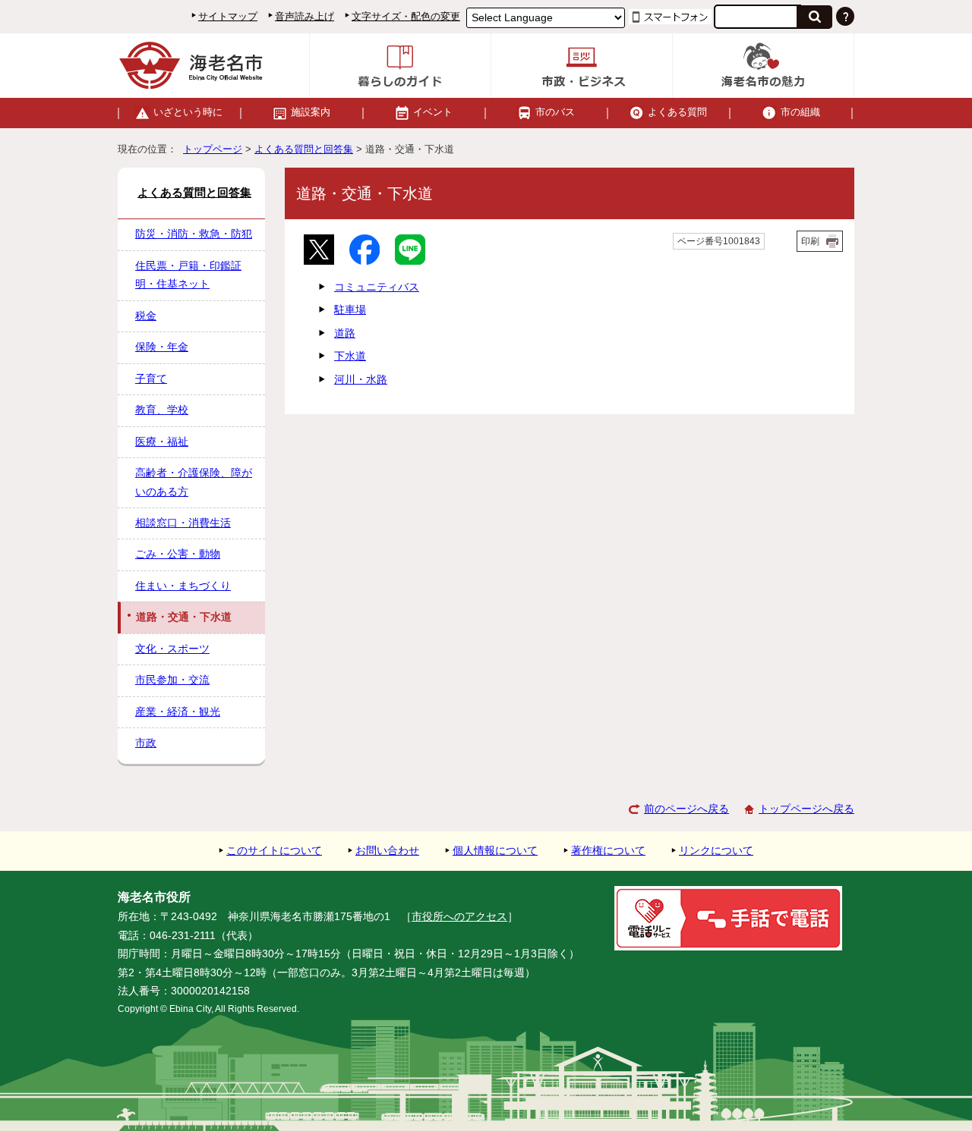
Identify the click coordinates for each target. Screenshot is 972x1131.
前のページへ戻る (686, 809)
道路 (344, 333)
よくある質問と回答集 (303, 149)
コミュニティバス (376, 287)
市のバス (555, 112)
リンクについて (716, 850)
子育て (151, 379)
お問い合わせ (387, 850)
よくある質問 (677, 112)
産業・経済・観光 (177, 712)
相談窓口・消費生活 (183, 523)
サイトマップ (227, 16)
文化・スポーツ (172, 649)
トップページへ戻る (806, 809)
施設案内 (310, 112)
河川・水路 (360, 379)
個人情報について (495, 850)
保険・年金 (161, 347)
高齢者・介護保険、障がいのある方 (193, 482)
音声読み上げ (304, 16)
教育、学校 (161, 410)
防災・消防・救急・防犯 (193, 234)
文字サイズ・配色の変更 (406, 16)
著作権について (608, 850)
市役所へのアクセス (459, 916)
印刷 (810, 241)
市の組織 (800, 112)
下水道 (350, 356)
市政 (145, 743)
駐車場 (350, 310)
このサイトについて (274, 850)
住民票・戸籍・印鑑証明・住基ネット (188, 275)
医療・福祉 (161, 442)
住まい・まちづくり (183, 586)
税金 (145, 316)
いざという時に (187, 112)
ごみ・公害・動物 (177, 554)
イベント (433, 112)
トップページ (212, 149)
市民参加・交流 (172, 680)
